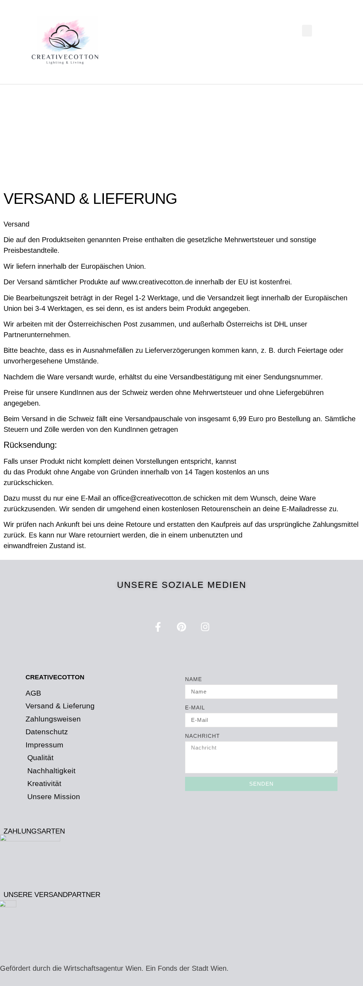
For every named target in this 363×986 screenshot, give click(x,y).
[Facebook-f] (158, 626)
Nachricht (202, 736)
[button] (307, 31)
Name (193, 679)
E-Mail (195, 707)
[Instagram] (205, 626)
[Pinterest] (181, 626)
